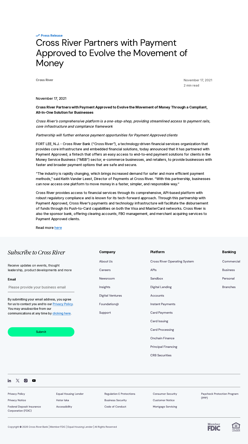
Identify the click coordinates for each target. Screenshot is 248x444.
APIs (153, 270)
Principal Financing (163, 347)
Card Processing (162, 330)
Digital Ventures (110, 295)
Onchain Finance (162, 338)
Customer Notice (164, 400)
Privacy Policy (62, 304)
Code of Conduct (115, 406)
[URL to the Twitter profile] (17, 380)
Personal (228, 278)
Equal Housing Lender (70, 394)
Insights (104, 287)
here (58, 228)
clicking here (62, 313)
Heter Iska (62, 400)
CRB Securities (160, 355)
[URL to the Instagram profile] (26, 380)
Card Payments (161, 313)
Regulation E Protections (119, 394)
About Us (106, 261)
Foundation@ (109, 304)
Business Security (115, 400)
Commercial (231, 261)
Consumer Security (165, 394)
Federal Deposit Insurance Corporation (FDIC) (24, 408)
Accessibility (64, 406)
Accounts (157, 295)
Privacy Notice (17, 400)
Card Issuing (159, 321)
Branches (229, 287)
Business (228, 270)
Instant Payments (162, 304)
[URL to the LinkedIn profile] (9, 380)
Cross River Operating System (172, 261)
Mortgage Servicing (165, 406)
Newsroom (107, 278)
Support (105, 313)
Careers (105, 270)
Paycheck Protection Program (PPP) (220, 396)
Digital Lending (161, 287)
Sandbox (156, 278)
